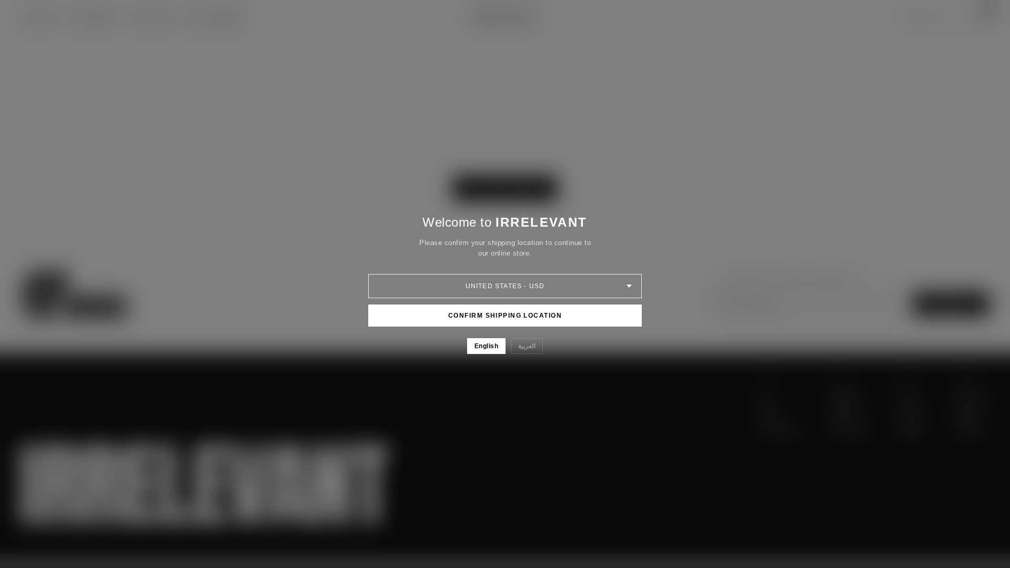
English (486, 346)
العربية (527, 346)
